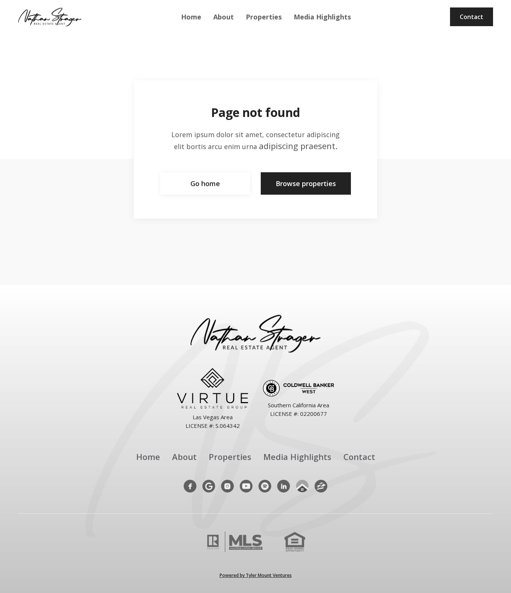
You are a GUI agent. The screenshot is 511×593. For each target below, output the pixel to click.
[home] (50, 17)
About (223, 16)
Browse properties (306, 183)
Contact (471, 17)
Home (191, 16)
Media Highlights (322, 16)
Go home (205, 183)
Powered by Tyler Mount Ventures (256, 575)
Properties (264, 16)
